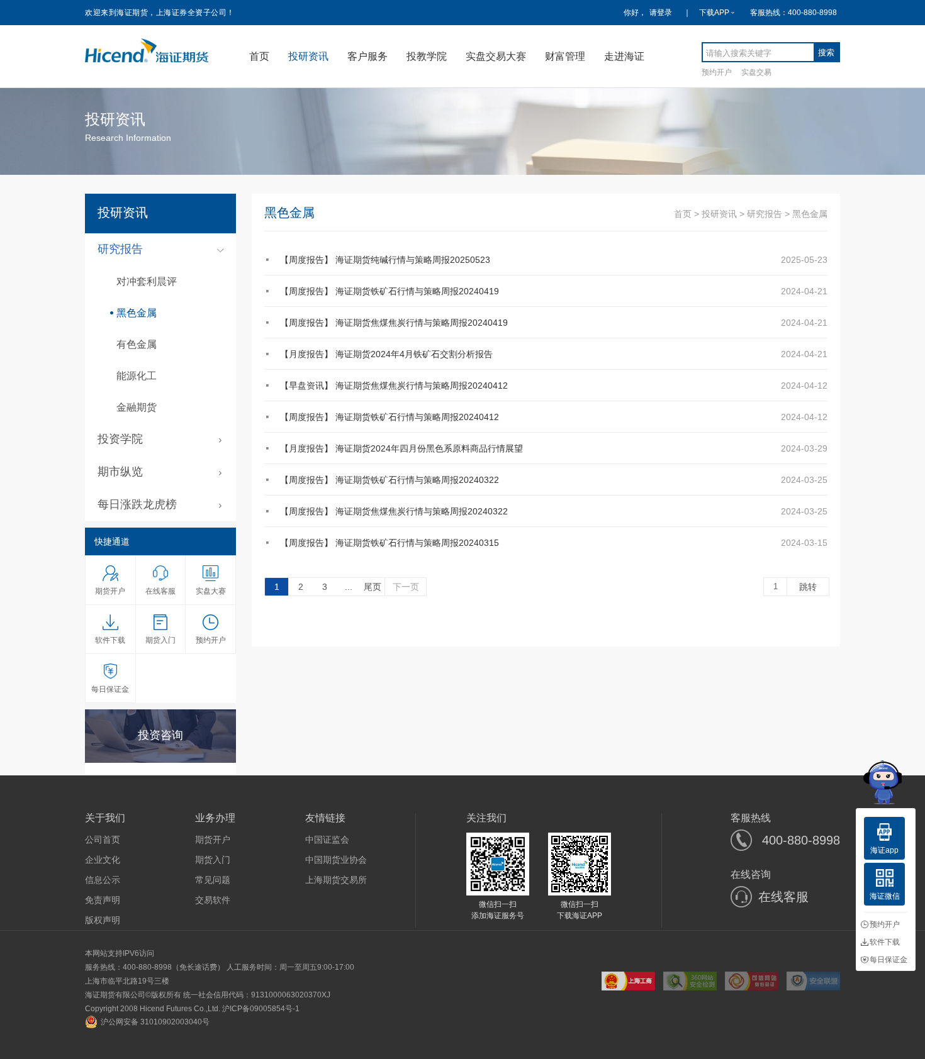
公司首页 (102, 839)
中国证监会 (327, 839)
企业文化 (102, 860)
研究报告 (764, 214)
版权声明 (102, 920)
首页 (259, 56)
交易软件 (212, 900)
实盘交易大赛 (496, 56)
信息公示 (102, 880)
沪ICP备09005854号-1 (261, 1008)
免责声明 (102, 900)
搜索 (826, 52)
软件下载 (885, 942)
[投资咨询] (160, 758)
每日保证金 (888, 959)
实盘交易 (756, 72)
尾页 (372, 587)
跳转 (808, 587)
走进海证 (624, 56)
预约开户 (717, 72)
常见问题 (212, 880)
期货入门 (212, 860)
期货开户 (212, 839)
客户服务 (367, 56)
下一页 (406, 587)
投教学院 (426, 56)
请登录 (660, 12)
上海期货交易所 (336, 880)
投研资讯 (308, 56)
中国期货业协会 (336, 860)
